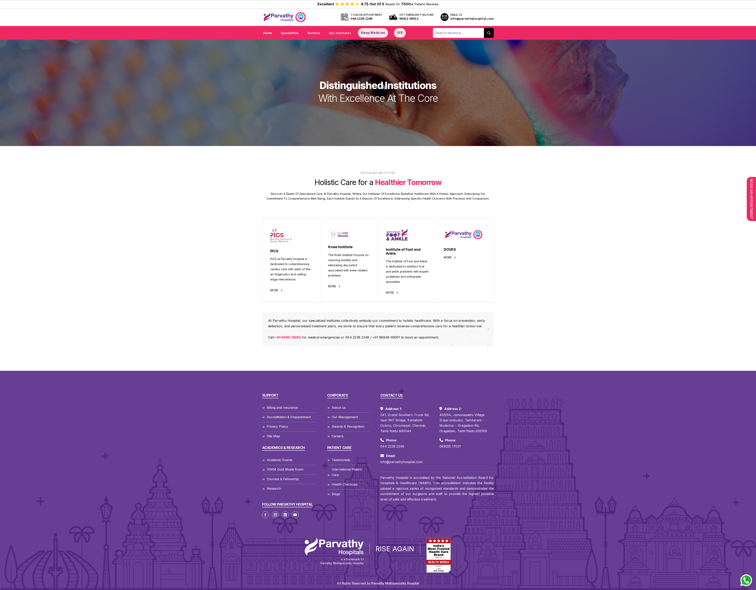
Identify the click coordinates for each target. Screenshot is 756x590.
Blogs (336, 494)
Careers (338, 436)
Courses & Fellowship (283, 479)
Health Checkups (345, 484)
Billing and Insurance (282, 408)
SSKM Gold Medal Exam (285, 469)
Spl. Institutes (340, 33)
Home (267, 33)
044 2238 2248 (361, 18)
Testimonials (341, 460)
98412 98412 (408, 18)
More (274, 290)
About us (339, 408)
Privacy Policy (277, 426)
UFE (400, 33)
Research (274, 488)
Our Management (345, 417)
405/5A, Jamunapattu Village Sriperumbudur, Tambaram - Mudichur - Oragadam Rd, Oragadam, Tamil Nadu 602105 (463, 423)
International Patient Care (347, 472)
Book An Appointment (751, 199)
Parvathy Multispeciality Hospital (395, 583)
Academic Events (279, 460)
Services (314, 33)
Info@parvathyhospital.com (472, 18)
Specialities (290, 33)
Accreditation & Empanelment (289, 417)
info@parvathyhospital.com (401, 462)
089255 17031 (450, 446)
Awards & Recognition (348, 426)
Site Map (273, 436)
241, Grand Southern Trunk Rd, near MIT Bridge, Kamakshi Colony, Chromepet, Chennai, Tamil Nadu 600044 (404, 423)
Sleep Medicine (373, 33)
